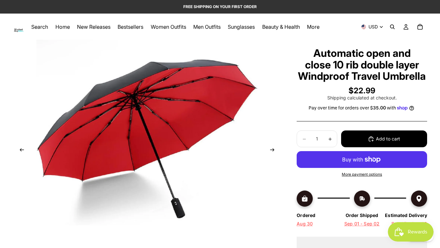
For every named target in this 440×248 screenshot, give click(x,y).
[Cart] (420, 27)
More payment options (362, 174)
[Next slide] (274, 151)
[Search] (392, 27)
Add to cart (388, 138)
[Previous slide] (20, 151)
